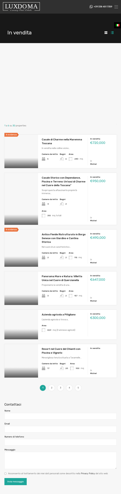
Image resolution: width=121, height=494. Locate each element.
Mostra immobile (21, 161)
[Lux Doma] (21, 10)
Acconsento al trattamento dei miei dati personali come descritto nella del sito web (58, 473)
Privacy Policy (88, 473)
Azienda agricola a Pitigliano (59, 314)
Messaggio (9, 449)
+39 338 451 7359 (103, 7)
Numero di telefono (14, 436)
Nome (7, 410)
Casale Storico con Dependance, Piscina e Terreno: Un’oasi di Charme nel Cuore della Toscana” (63, 181)
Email (7, 423)
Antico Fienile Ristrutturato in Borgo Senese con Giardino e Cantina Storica (64, 238)
